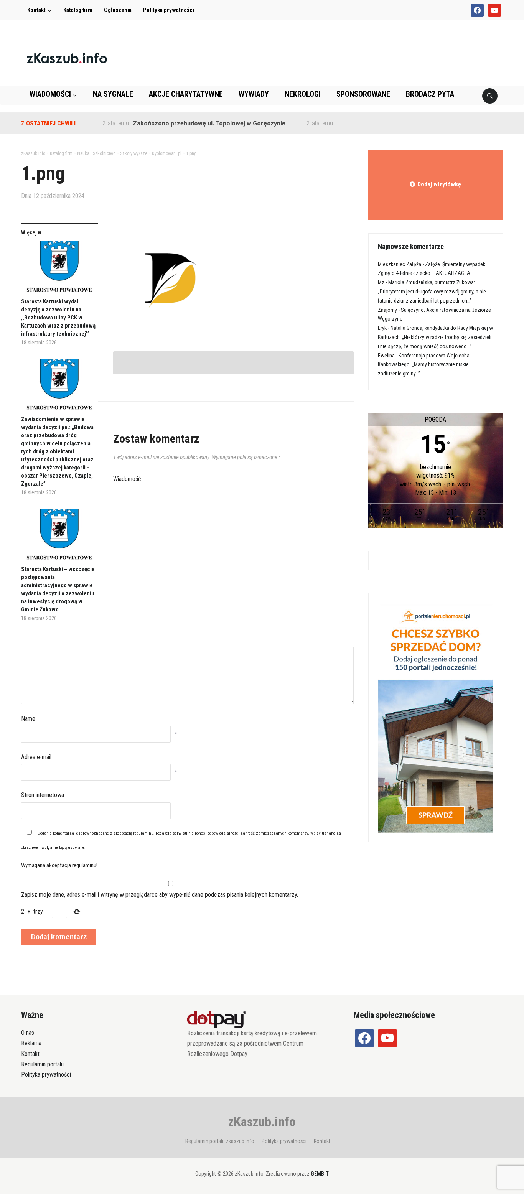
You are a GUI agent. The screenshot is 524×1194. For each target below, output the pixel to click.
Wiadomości (50, 94)
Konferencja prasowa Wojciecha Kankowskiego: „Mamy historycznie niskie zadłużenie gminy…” (424, 364)
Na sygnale (113, 94)
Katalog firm (77, 10)
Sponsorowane (363, 94)
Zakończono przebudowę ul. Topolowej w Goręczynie (191, 123)
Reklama (31, 1043)
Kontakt (36, 10)
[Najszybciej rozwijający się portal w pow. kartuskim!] (67, 58)
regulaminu (143, 833)
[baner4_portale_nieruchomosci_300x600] (435, 717)
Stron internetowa (42, 795)
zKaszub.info (262, 1121)
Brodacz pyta (430, 94)
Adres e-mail (36, 757)
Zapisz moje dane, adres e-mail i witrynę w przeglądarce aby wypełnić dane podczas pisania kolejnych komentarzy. (159, 894)
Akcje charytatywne (186, 94)
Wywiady (254, 94)
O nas (27, 1032)
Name (28, 718)
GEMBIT (320, 1174)
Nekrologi (303, 94)
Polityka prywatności (168, 10)
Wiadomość (127, 479)
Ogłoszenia (118, 10)
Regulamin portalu (42, 1064)
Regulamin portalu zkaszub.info (219, 1141)
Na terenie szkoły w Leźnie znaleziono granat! (386, 123)
